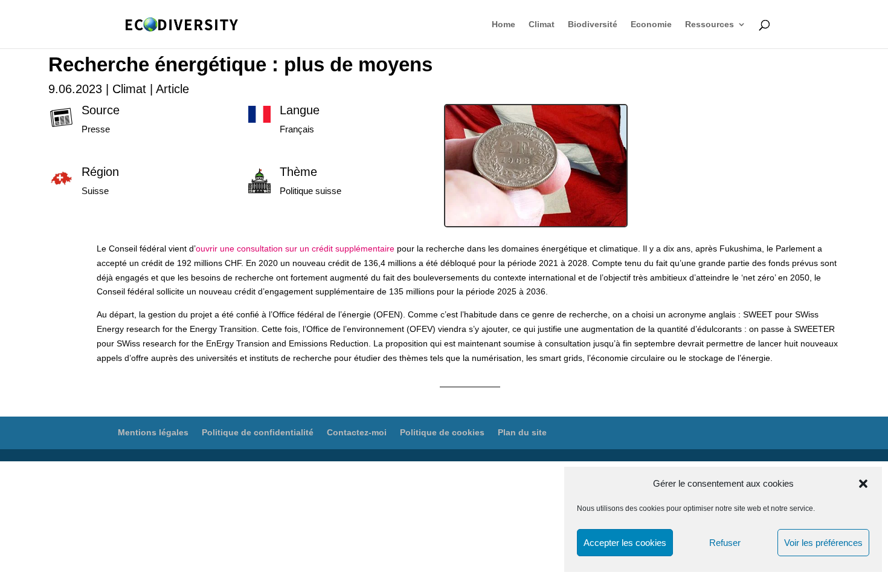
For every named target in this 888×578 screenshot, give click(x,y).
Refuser (725, 542)
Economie (651, 24)
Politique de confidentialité (258, 432)
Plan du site (522, 432)
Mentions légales (153, 432)
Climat (542, 24)
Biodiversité (592, 24)
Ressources (709, 24)
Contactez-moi (357, 432)
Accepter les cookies (625, 542)
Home (503, 24)
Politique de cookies (442, 432)
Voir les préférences (823, 542)
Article (172, 89)
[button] (863, 484)
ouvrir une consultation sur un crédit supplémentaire (295, 248)
